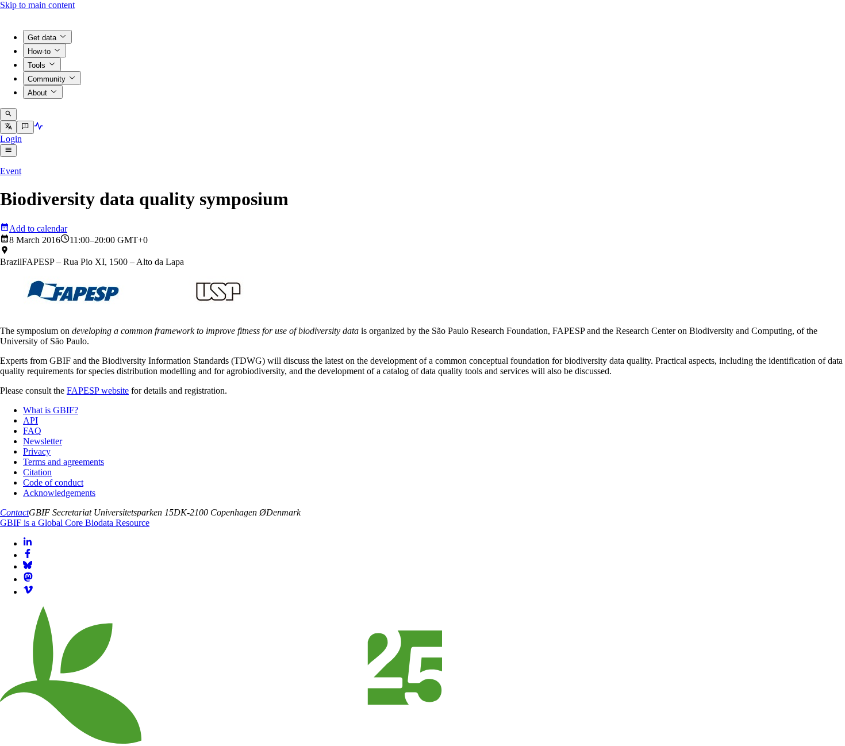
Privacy (37, 451)
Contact (14, 512)
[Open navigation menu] (8, 150)
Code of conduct (53, 482)
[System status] (38, 127)
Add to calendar (38, 228)
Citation (37, 472)
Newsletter (42, 441)
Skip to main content (37, 5)
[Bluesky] (27, 566)
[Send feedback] (25, 127)
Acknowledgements (59, 493)
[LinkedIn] (27, 543)
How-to (39, 51)
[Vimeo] (28, 592)
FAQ (32, 431)
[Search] (8, 114)
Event (10, 171)
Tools (36, 65)
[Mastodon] (28, 579)
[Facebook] (27, 555)
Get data (42, 37)
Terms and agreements (63, 462)
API (30, 420)
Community (47, 79)
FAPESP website (98, 390)
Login (11, 139)
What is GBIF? (50, 410)
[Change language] (8, 127)
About (37, 93)
